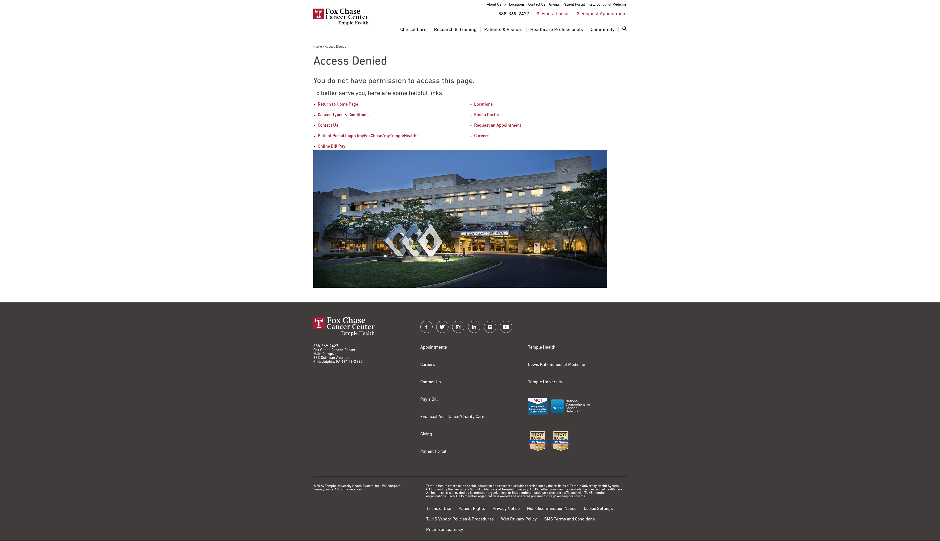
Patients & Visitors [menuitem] (503, 29)
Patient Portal (433, 452)
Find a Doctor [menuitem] (555, 13)
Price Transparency (444, 530)
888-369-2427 (325, 346)
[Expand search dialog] (624, 29)
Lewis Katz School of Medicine (556, 365)
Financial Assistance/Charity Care (452, 417)
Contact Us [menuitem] (536, 5)
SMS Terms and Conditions (569, 519)
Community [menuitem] (603, 29)
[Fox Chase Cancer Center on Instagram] (458, 327)
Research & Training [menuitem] (455, 29)
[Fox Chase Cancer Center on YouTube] (506, 327)
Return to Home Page (338, 104)
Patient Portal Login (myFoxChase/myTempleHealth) (368, 136)
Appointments (433, 347)
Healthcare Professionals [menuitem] (556, 29)
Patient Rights (471, 509)
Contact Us (328, 125)
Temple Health (541, 347)
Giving (426, 434)
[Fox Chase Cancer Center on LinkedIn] (474, 327)
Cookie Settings (598, 509)
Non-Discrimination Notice (551, 509)
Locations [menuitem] (517, 5)
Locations (483, 104)
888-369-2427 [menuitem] (513, 14)
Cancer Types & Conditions (343, 115)
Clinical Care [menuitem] (413, 29)
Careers (481, 136)
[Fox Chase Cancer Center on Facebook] (426, 327)
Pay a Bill (429, 399)
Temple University (545, 382)
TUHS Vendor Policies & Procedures (460, 519)
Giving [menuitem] (554, 5)
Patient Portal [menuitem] (574, 5)
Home (317, 47)
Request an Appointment (497, 125)
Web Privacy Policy (519, 519)
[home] (340, 24)
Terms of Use (438, 509)
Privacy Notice (506, 509)
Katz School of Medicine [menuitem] (607, 5)
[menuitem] (624, 31)
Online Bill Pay (331, 146)
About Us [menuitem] (494, 5)
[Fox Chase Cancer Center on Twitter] (442, 327)
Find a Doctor (487, 115)
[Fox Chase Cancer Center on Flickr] (490, 327)
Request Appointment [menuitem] (604, 13)
